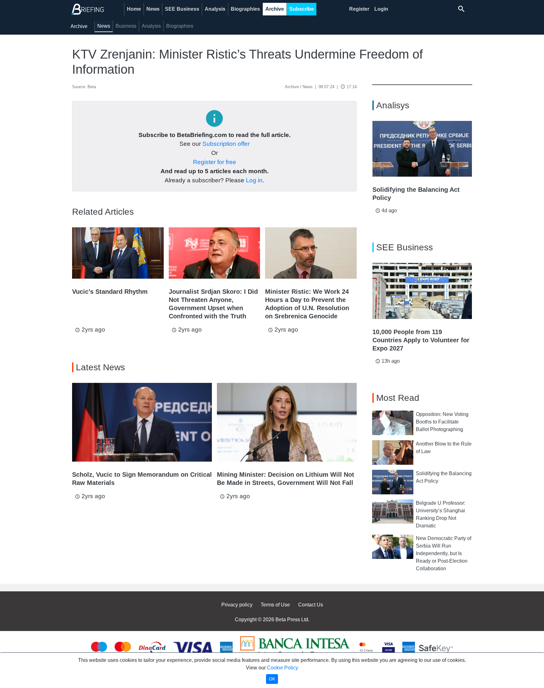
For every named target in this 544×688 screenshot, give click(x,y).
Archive (274, 9)
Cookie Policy (282, 667)
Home (134, 9)
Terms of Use (275, 604)
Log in (254, 180)
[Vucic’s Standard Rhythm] (118, 253)
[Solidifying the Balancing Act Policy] (422, 149)
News (153, 9)
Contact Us (310, 604)
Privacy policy (236, 604)
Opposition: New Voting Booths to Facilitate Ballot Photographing (442, 422)
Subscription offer (226, 143)
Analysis (215, 9)
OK (272, 678)
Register (359, 9)
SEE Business (182, 9)
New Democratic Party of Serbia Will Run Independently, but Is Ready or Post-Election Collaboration (443, 553)
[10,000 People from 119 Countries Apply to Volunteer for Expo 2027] (422, 291)
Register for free (214, 162)
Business (126, 26)
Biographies (245, 9)
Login (381, 9)
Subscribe (301, 9)
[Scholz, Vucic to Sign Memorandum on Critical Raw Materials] (142, 422)
